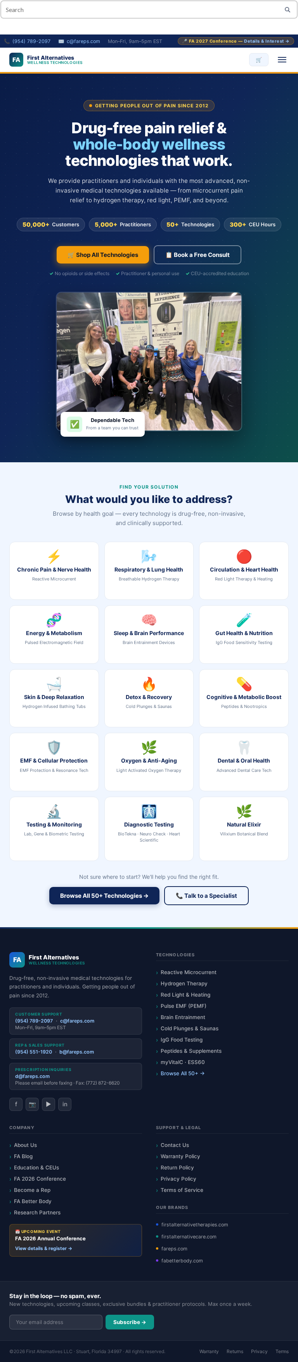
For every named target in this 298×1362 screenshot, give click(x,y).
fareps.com (174, 1249)
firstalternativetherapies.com (194, 1225)
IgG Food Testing (182, 1040)
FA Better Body (33, 1201)
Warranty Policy (180, 1156)
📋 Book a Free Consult (197, 254)
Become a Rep (32, 1190)
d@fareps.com (32, 1076)
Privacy (259, 1351)
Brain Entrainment (183, 1017)
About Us (25, 1145)
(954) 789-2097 (31, 41)
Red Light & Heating (185, 995)
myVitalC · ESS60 (183, 1062)
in (65, 1104)
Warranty (209, 1351)
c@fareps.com (83, 41)
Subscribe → (129, 1322)
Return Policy (177, 1167)
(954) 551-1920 (33, 1052)
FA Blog (23, 1156)
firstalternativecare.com (189, 1237)
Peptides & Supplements (191, 1051)
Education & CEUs (36, 1167)
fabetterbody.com (182, 1261)
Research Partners (37, 1212)
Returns (235, 1351)
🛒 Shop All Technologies (103, 254)
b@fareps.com (76, 1052)
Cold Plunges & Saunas (189, 1028)
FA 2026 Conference (40, 1179)
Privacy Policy (178, 1179)
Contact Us (175, 1145)
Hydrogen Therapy (184, 983)
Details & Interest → (267, 41)
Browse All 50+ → (183, 1073)
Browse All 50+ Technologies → (104, 895)
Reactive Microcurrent (189, 972)
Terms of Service (182, 1190)
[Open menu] (282, 60)
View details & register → (43, 1248)
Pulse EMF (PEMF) (183, 1006)
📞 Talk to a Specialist (206, 895)
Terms (282, 1351)
